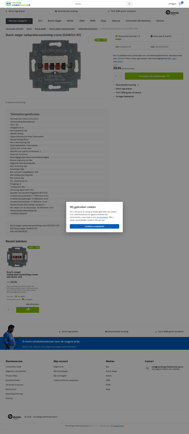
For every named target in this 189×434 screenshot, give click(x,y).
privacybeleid (102, 217)
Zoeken (129, 3)
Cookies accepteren (94, 226)
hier (103, 220)
